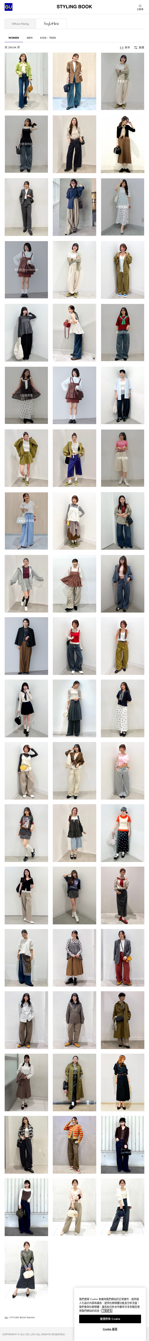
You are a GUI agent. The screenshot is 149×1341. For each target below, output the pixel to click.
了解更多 (107, 1310)
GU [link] (6, 1317)
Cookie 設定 (110, 1329)
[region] (110, 1314)
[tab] (20, 24)
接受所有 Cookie (110, 1318)
